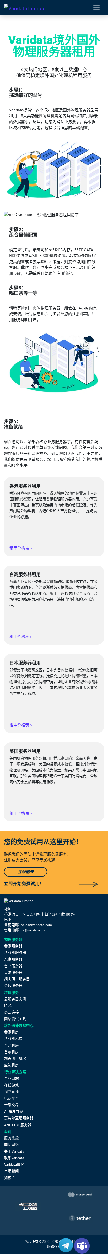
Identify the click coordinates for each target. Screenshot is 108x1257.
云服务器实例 (15, 999)
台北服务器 (13, 966)
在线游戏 (11, 1085)
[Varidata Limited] (25, 7)
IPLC (8, 1005)
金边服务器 (13, 985)
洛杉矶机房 (13, 1038)
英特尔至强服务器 (19, 1118)
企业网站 (11, 1078)
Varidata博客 (14, 1164)
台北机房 (11, 1045)
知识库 (9, 1177)
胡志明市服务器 (17, 979)
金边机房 (11, 1065)
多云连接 (11, 1012)
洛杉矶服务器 (15, 952)
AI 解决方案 (13, 1111)
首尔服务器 (13, 972)
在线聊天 (26, 871)
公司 (8, 1131)
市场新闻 (11, 1171)
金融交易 (11, 1105)
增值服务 (11, 992)
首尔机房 (11, 1052)
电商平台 (11, 1098)
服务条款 (11, 1138)
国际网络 (11, 1144)
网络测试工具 (15, 1019)
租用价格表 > (20, 548)
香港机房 (11, 1032)
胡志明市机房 (15, 1058)
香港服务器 (13, 946)
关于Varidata (14, 1151)
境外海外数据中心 (19, 1025)
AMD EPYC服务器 (17, 1124)
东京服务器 (13, 959)
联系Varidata (14, 1158)
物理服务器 (13, 939)
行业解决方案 (15, 1072)
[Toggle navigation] (96, 7)
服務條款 (54, 1246)
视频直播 (11, 1091)
